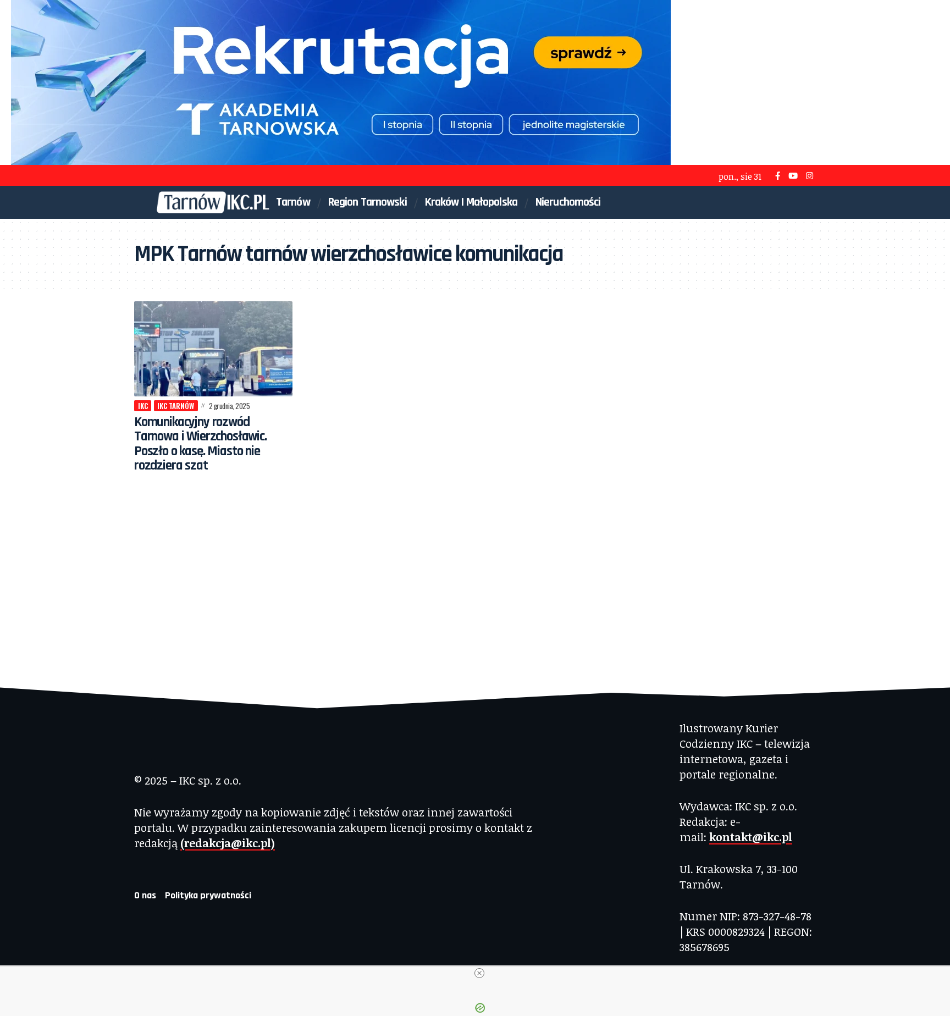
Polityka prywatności (208, 895)
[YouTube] (793, 175)
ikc (143, 405)
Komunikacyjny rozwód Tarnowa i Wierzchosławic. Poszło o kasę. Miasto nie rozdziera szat (200, 443)
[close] (479, 973)
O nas (145, 895)
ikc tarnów (175, 405)
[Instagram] (809, 175)
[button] (786, 202)
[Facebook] (777, 175)
